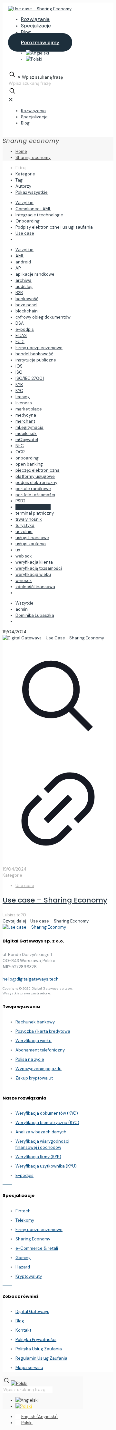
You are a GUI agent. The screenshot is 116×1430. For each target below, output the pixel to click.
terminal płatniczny (34, 513)
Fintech (23, 1211)
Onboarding (27, 221)
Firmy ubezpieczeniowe (39, 347)
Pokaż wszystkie (31, 192)
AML (19, 256)
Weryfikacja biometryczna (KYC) (47, 1122)
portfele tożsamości (35, 495)
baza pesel (26, 305)
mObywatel (26, 439)
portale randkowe (33, 488)
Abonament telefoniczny (40, 1050)
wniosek (23, 580)
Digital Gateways (32, 1311)
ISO (19, 372)
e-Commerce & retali (36, 1248)
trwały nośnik (28, 519)
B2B (19, 292)
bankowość (26, 298)
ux (17, 550)
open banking (29, 464)
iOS (19, 366)
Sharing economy (33, 157)
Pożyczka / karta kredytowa (42, 1031)
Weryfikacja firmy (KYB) (38, 1156)
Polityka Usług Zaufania (38, 1349)
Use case (24, 233)
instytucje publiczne (35, 360)
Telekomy (24, 1220)
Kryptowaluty (28, 1276)
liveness (23, 403)
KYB (19, 384)
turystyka (24, 525)
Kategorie (25, 174)
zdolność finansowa (35, 586)
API (18, 268)
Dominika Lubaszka (34, 615)
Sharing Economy (32, 1239)
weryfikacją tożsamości (38, 568)
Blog (19, 1321)
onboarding (27, 458)
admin (21, 609)
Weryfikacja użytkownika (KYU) (46, 1166)
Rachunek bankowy (35, 1022)
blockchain (26, 311)
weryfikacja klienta (34, 562)
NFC (19, 446)
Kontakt (23, 1330)
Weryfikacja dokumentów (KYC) (46, 1113)
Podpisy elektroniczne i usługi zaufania (54, 227)
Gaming (23, 1257)
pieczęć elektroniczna (37, 470)
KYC (19, 390)
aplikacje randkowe (34, 274)
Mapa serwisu (29, 1367)
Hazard (22, 1267)
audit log (24, 286)
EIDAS (21, 335)
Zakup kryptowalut (34, 1078)
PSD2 (20, 501)
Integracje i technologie (39, 215)
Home (21, 151)
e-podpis (24, 329)
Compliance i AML (33, 209)
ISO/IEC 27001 (29, 378)
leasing (22, 396)
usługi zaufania (30, 544)
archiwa (23, 280)
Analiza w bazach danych (40, 1132)
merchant (25, 421)
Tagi (19, 180)
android (23, 262)
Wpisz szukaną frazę (42, 77)
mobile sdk (26, 433)
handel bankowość (34, 354)
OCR (20, 452)
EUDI (19, 341)
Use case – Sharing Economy (55, 900)
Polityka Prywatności (35, 1339)
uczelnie (24, 531)
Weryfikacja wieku (33, 1040)
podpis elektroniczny (36, 482)
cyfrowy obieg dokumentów (43, 317)
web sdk (23, 556)
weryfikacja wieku (33, 574)
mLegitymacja (29, 427)
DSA (19, 323)
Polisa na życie (29, 1059)
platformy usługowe (35, 476)
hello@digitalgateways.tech (31, 979)
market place (28, 409)
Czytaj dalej (46, 921)
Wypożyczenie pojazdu (38, 1068)
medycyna (25, 415)
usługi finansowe (32, 537)
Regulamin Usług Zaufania (41, 1358)
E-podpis (24, 1175)
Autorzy (23, 186)
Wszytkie (24, 202)
